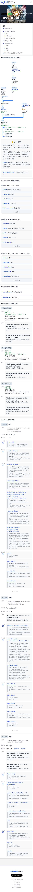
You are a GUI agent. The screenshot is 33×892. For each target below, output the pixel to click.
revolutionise (11, 695)
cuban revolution (12, 511)
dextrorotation (24, 802)
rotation (23, 748)
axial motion (11, 793)
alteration (10, 625)
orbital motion (11, 811)
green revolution (12, 665)
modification (23, 625)
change (16, 625)
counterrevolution (12, 451)
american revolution (13, 496)
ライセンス (16, 882)
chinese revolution (13, 481)
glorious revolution (13, 531)
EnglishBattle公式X (8, 172)
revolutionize (11, 581)
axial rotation (20, 793)
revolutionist (11, 571)
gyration (16, 748)
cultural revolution (12, 639)
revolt (9, 553)
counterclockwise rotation (15, 782)
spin (8, 821)
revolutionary (11, 561)
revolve (3, 109)
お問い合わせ (16, 884)
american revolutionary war (15, 494)
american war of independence (16, 492)
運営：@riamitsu (16, 887)
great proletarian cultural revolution (18, 641)
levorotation (11, 784)
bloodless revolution (13, 527)
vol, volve (15, 89)
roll (26, 793)
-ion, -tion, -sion (26, 106)
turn (8, 774)
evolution (5, 162)
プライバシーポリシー (16, 879)
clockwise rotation (12, 802)
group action (11, 442)
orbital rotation (21, 811)
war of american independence (16, 498)
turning (13, 774)
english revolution (12, 529)
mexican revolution (13, 464)
